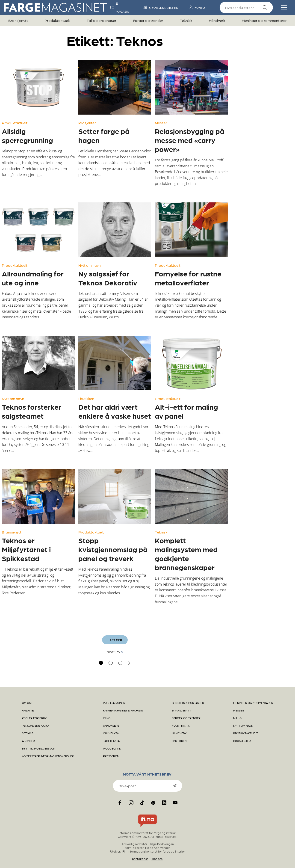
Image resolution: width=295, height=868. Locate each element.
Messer (161, 123)
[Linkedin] (164, 803)
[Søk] (265, 8)
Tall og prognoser (101, 20)
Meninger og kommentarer (264, 20)
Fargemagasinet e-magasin (123, 710)
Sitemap (27, 733)
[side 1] (101, 663)
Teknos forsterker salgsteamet (31, 411)
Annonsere (111, 725)
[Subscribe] (175, 785)
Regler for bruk (34, 718)
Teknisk (186, 20)
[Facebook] (120, 803)
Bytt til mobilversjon (38, 748)
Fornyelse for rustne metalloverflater (188, 278)
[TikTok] (142, 803)
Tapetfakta (111, 740)
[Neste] (129, 663)
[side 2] (110, 663)
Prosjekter (87, 123)
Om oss (27, 702)
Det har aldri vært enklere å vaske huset (114, 411)
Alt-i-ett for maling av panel (186, 411)
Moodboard (112, 748)
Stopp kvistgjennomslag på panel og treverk (113, 549)
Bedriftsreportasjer (188, 702)
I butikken (86, 398)
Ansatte (28, 710)
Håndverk (217, 20)
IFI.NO (106, 718)
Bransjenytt (18, 20)
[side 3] (120, 663)
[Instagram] (131, 803)
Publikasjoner (114, 702)
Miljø (237, 718)
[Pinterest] (153, 803)
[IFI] (147, 827)
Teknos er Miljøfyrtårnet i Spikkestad (26, 549)
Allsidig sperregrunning (27, 135)
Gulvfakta (111, 733)
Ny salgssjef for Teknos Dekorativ (107, 278)
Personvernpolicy (36, 725)
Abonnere (29, 740)
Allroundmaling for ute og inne (33, 278)
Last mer (115, 640)
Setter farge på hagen (104, 135)
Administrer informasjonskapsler (48, 756)
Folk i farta (180, 725)
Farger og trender (148, 20)
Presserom (111, 756)
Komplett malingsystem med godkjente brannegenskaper (186, 554)
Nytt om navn (89, 265)
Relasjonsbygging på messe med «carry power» (189, 140)
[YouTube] (175, 803)
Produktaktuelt (57, 20)
